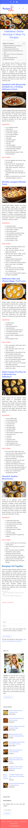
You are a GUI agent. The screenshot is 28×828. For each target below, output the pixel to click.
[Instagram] (13, 2)
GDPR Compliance (14, 823)
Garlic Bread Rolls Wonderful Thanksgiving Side (12, 595)
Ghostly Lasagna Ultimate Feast (11, 49)
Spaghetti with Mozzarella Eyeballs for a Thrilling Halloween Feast (13, 46)
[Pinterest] (17, 2)
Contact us (16, 821)
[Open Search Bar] (19, 8)
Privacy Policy (9, 821)
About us (3, 821)
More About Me (8, 697)
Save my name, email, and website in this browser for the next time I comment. (14, 629)
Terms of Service (22, 821)
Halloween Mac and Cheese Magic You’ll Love (13, 51)
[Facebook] (10, 2)
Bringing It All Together (9, 59)
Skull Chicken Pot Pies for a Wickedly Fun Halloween (13, 55)
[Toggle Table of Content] (23, 44)
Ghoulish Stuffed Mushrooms (10, 57)
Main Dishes (5, 591)
